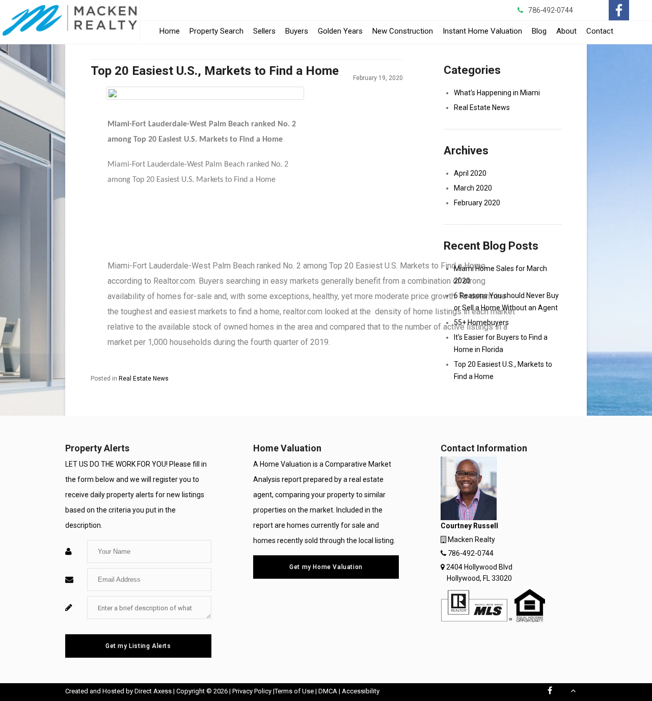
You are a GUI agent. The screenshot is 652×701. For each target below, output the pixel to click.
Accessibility (360, 691)
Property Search (216, 31)
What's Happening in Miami (497, 93)
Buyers (296, 31)
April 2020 (470, 173)
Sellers (264, 31)
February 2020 (477, 203)
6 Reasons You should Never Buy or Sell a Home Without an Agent (506, 301)
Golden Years (340, 31)
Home (169, 31)
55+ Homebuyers (481, 322)
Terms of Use (294, 691)
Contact (599, 31)
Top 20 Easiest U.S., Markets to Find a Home (503, 370)
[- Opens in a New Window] (619, 10)
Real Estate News (144, 378)
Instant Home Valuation (482, 31)
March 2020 (473, 188)
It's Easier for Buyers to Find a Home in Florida (501, 343)
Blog (539, 31)
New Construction (402, 33)
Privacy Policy (251, 691)
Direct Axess (153, 691)
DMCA (327, 691)
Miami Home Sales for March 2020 (500, 274)
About (566, 31)
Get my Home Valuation (326, 567)
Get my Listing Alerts (138, 646)
